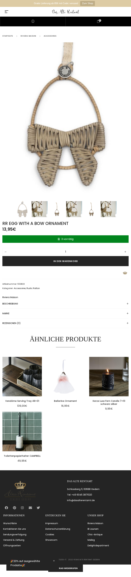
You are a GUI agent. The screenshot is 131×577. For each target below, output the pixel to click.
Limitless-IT (60, 559)
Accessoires (50, 36)
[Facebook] (6, 508)
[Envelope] (30, 508)
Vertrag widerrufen (66, 568)
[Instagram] (22, 508)
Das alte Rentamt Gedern (87, 559)
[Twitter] (38, 508)
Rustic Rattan (33, 288)
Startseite (7, 36)
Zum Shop (87, 3)
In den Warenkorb (65, 261)
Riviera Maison (28, 36)
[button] (41, 375)
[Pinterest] (14, 508)
